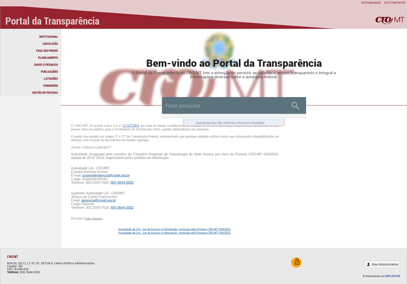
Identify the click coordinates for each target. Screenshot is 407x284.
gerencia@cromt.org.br (98, 200)
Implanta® (393, 276)
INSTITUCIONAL (48, 37)
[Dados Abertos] (296, 263)
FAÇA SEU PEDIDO (47, 51)
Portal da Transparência (52, 21)
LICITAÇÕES (51, 79)
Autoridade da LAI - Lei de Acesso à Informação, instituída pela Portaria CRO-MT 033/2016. (174, 229)
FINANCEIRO (50, 86)
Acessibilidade (371, 2)
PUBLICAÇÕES (49, 72)
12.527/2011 (131, 125)
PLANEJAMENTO (48, 58)
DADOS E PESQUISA (46, 65)
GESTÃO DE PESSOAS (45, 92)
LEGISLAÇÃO (50, 44)
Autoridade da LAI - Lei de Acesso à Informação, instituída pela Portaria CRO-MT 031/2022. (174, 232)
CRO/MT (12, 256)
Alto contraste (394, 2)
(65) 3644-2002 (122, 182)
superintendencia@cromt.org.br (106, 175)
